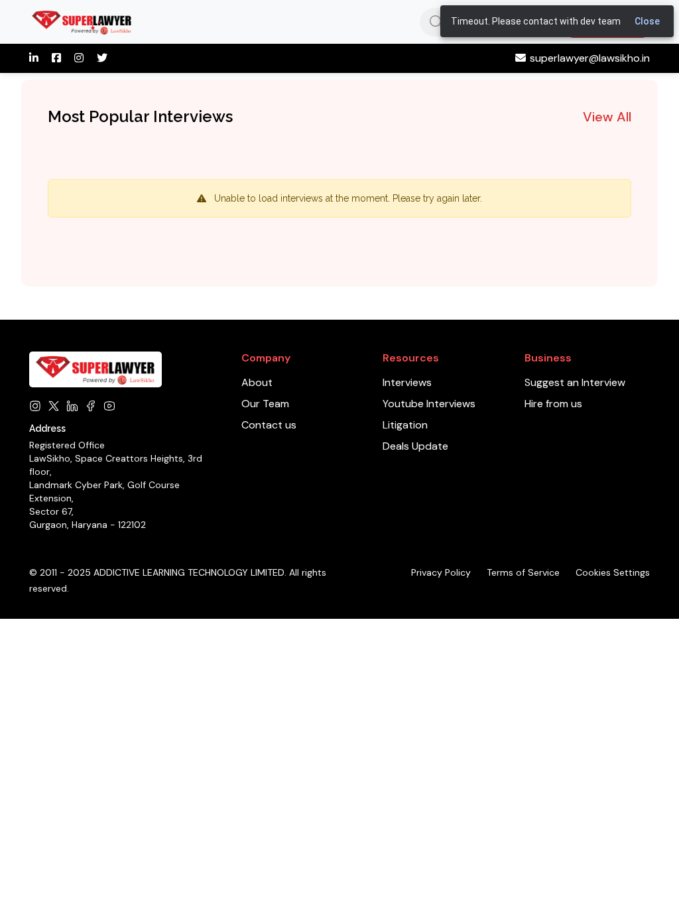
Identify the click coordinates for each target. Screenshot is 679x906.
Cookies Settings (613, 572)
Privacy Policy (441, 572)
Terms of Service (523, 572)
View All (607, 116)
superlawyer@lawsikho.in (590, 58)
